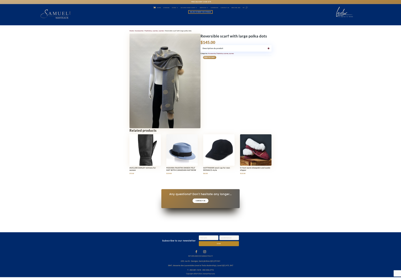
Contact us (225, 7)
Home (159, 7)
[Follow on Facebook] (196, 252)
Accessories (139, 31)
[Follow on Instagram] (205, 252)
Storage (166, 7)
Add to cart (209, 57)
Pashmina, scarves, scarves (154, 31)
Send (219, 243)
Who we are (236, 7)
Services (203, 7)
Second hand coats (188, 7)
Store (174, 7)
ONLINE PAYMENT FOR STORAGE (200, 12)
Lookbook (214, 7)
